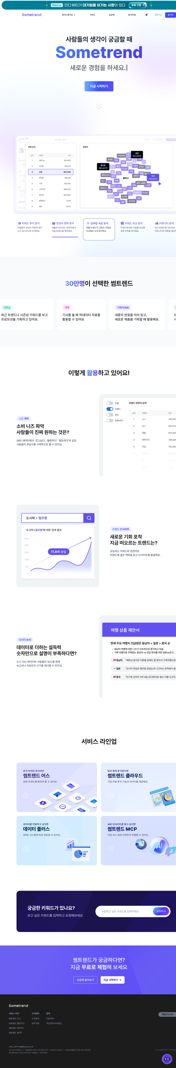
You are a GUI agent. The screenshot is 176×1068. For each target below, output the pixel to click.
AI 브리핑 (132, 15)
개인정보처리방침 (54, 1023)
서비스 (92, 15)
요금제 (111, 15)
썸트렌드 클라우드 (17, 1023)
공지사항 (35, 1023)
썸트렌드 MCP (15, 1032)
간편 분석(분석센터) (71, 25)
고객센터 (35, 1018)
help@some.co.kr (26, 1047)
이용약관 (50, 1018)
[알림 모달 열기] (146, 15)
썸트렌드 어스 (15, 1018)
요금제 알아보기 (85, 980)
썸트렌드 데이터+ (16, 1028)
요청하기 (161, 911)
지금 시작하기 (99, 86)
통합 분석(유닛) (70, 29)
